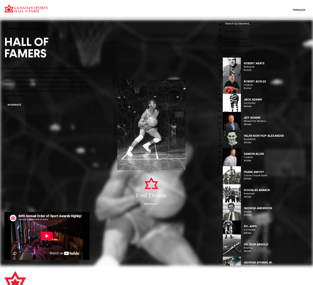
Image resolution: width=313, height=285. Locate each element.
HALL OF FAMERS (162, 12)
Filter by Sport (233, 31)
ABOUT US (87, 275)
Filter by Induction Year (239, 46)
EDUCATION (159, 7)
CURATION (76, 7)
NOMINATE (14, 105)
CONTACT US (89, 280)
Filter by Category (236, 39)
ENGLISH (280, 10)
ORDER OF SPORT (81, 12)
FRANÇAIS (299, 10)
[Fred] (151, 125)
